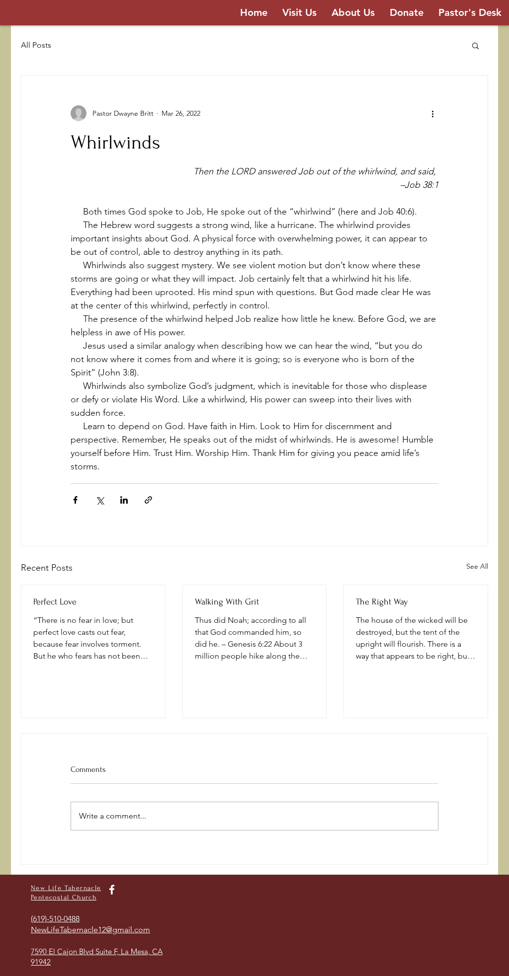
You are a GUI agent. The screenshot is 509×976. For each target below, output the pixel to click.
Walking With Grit (227, 601)
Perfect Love (55, 601)
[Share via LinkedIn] (124, 500)
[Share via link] (148, 500)
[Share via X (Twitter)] (99, 500)
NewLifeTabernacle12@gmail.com (90, 929)
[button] (475, 45)
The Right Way (382, 601)
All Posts (36, 45)
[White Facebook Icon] (111, 889)
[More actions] (432, 113)
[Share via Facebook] (75, 500)
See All (477, 566)
